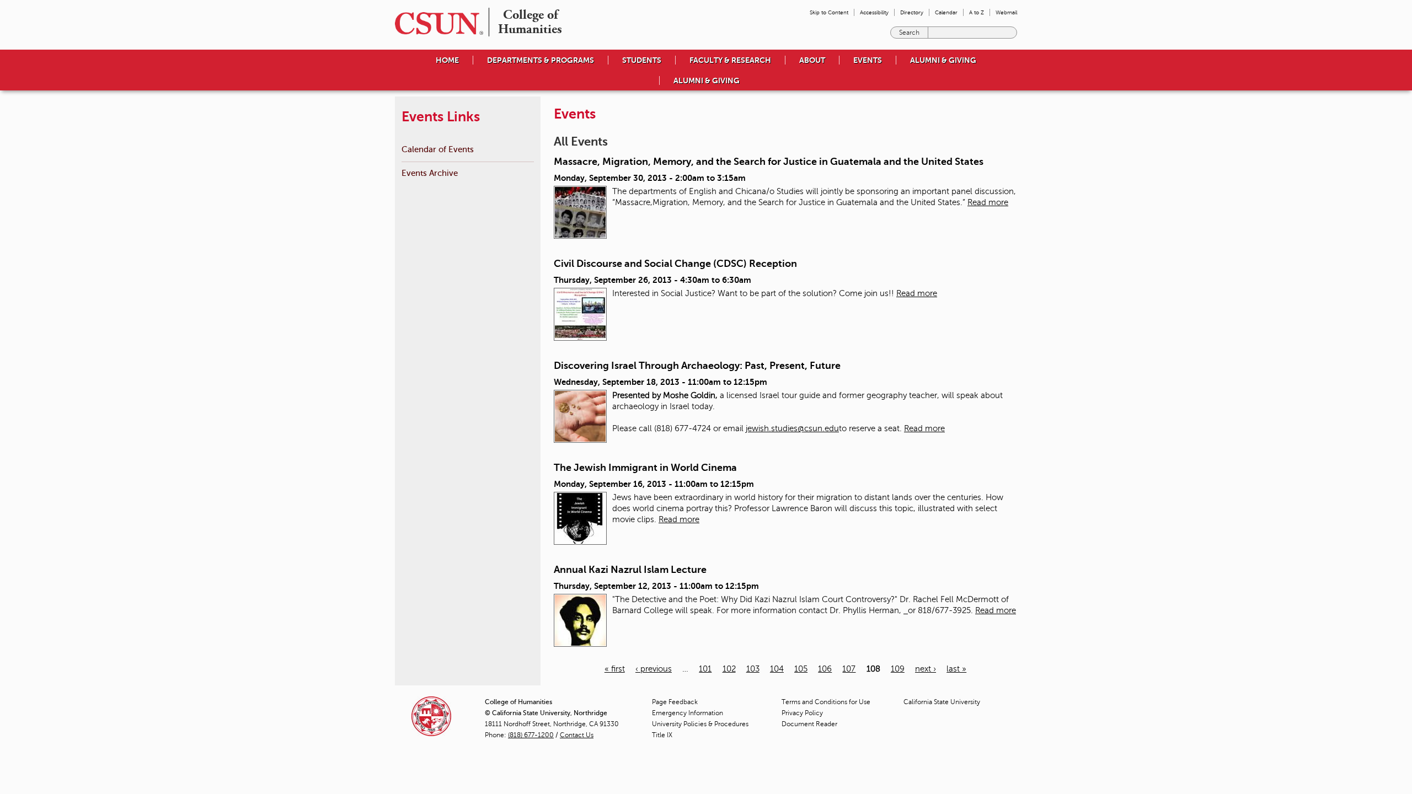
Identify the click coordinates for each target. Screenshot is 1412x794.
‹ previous (653, 668)
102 (729, 668)
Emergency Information (687, 713)
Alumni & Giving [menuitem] (943, 60)
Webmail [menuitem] (1006, 12)
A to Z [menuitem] (976, 12)
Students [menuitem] (641, 60)
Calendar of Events (438, 149)
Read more (987, 202)
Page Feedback (675, 702)
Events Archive (430, 173)
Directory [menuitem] (911, 12)
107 (848, 668)
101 (705, 668)
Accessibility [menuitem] (874, 12)
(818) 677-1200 (531, 735)
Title (662, 735)
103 (753, 668)
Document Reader (809, 724)
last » (956, 668)
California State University (941, 702)
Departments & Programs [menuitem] (540, 60)
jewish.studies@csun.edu (792, 428)
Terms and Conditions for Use (826, 702)
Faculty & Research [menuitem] (730, 60)
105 (800, 668)
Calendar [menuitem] (946, 12)
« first (615, 668)
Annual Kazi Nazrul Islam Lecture (630, 569)
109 (898, 668)
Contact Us (576, 735)
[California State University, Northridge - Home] (435, 23)
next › (925, 668)
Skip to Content (829, 12)
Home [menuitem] (447, 60)
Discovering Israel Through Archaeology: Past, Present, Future (697, 365)
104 (777, 668)
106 (825, 668)
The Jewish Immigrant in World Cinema (645, 467)
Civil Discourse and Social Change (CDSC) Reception (675, 263)
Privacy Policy (802, 713)
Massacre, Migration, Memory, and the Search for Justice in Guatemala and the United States (768, 161)
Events (867, 60)
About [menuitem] (812, 60)
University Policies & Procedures (700, 724)
